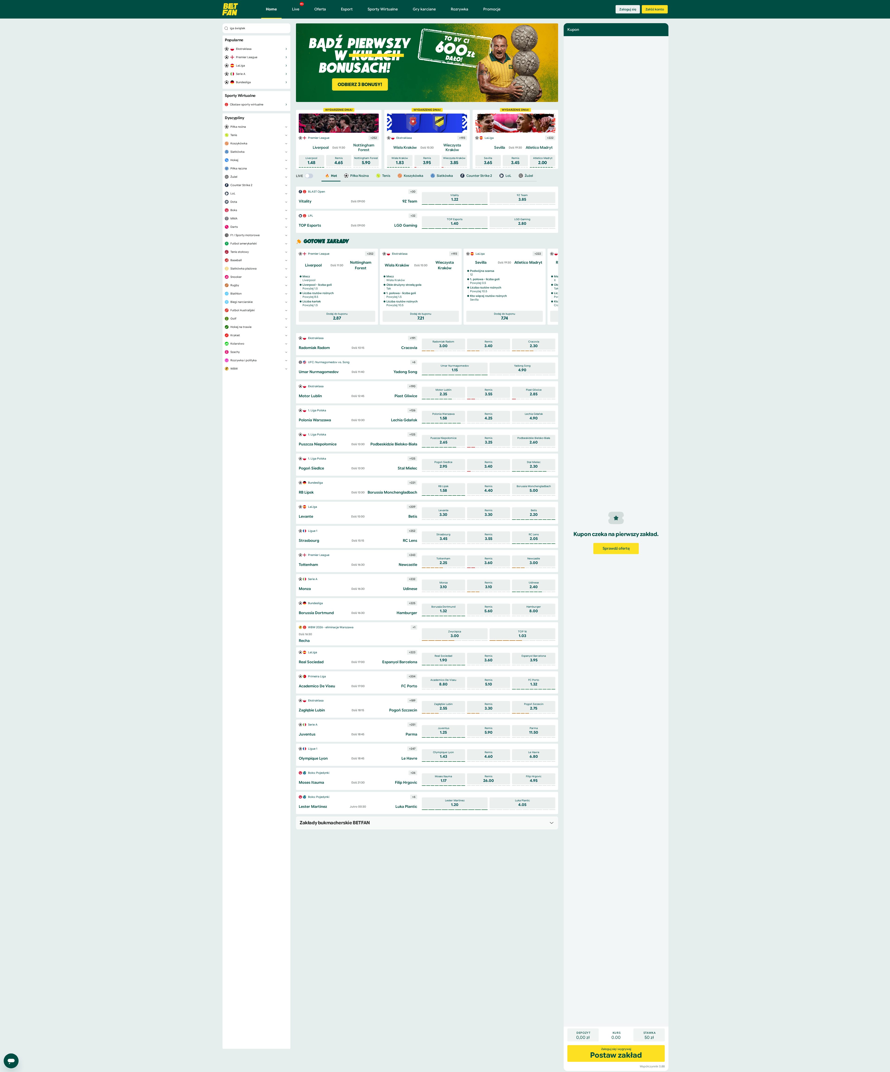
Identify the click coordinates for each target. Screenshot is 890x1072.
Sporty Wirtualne (383, 9)
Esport (347, 9)
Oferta (320, 9)
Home (271, 9)
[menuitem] (256, 49)
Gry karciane (424, 9)
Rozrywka (459, 9)
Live (298, 7)
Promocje (491, 9)
